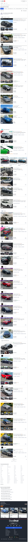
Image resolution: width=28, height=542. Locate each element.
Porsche (15, 474)
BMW (7, 465)
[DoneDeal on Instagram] (19, 525)
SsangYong (8, 476)
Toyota (15, 465)
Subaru (1, 476)
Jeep (1, 475)
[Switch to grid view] (21, 10)
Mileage (26, 8)
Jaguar (1, 474)
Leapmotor (15, 475)
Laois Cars (22, 481)
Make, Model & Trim (10, 8)
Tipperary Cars (22, 480)
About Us (7, 529)
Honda (14, 469)
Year (14, 8)
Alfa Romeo (8, 475)
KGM (14, 476)
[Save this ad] (25, 29)
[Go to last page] (26, 459)
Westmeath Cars (16, 480)
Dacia (14, 470)
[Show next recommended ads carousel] (26, 156)
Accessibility (7, 535)
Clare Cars (8, 481)
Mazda (21, 470)
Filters (2, 8)
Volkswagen (2, 465)
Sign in (14, 527)
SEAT (7, 470)
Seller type (5, 8)
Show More (2, 484)
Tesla (21, 474)
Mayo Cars (2, 481)
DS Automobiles (22, 475)
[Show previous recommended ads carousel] (25, 156)
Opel (1, 469)
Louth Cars (8, 480)
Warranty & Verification (19, 8)
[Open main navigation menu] (26, 1)
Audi (21, 465)
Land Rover (2, 470)
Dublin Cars (22, 476)
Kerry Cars (2, 480)
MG (7, 474)
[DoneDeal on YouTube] (13, 525)
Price (23, 8)
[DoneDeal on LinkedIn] (16, 525)
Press (14, 529)
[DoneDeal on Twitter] (10, 525)
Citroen (21, 469)
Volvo (7, 469)
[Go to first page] (1, 459)
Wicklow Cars (15, 481)
